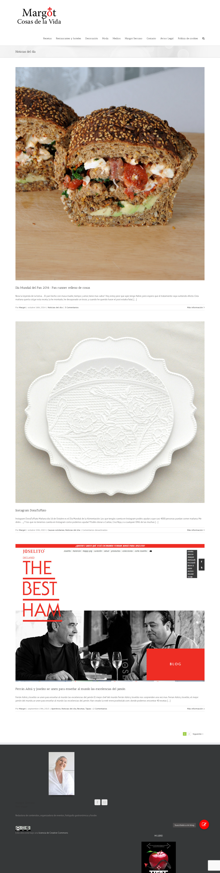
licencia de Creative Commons (53, 832)
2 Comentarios (100, 708)
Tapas (88, 708)
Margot (22, 307)
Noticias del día (55, 307)
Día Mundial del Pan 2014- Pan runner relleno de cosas (52, 288)
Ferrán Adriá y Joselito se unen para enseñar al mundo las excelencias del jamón (70, 689)
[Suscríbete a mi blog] (204, 824)
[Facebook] (97, 802)
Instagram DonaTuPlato (30, 510)
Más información (195, 307)
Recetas (81, 708)
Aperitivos (56, 708)
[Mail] (104, 802)
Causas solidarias (56, 530)
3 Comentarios (72, 307)
